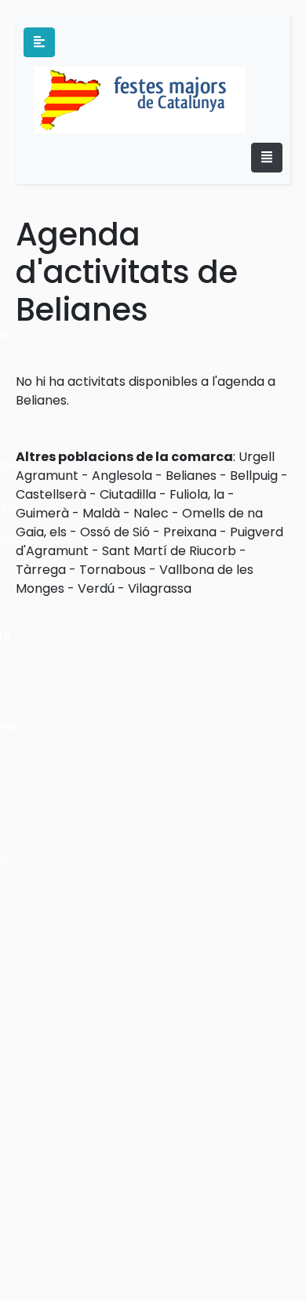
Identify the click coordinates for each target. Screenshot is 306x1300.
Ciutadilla (128, 494)
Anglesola (122, 476)
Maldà (101, 513)
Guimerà (42, 513)
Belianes (191, 476)
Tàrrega (41, 570)
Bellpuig (254, 476)
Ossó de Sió (115, 532)
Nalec (151, 513)
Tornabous (112, 570)
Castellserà (51, 494)
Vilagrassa (159, 588)
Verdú (96, 588)
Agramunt (47, 476)
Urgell (257, 457)
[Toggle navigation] (266, 157)
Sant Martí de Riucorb (169, 551)
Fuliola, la (196, 494)
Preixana (190, 532)
